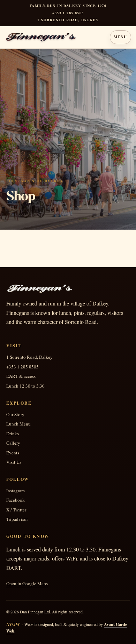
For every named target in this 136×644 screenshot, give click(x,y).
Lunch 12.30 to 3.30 (25, 386)
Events (12, 453)
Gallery (13, 443)
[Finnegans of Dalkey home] (54, 37)
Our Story (15, 415)
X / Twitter (16, 510)
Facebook (15, 500)
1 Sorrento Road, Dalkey (29, 357)
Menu (120, 37)
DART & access (21, 376)
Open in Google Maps (27, 584)
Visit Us (13, 462)
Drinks (12, 434)
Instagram (15, 491)
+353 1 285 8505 (68, 13)
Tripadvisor (17, 519)
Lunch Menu (18, 424)
